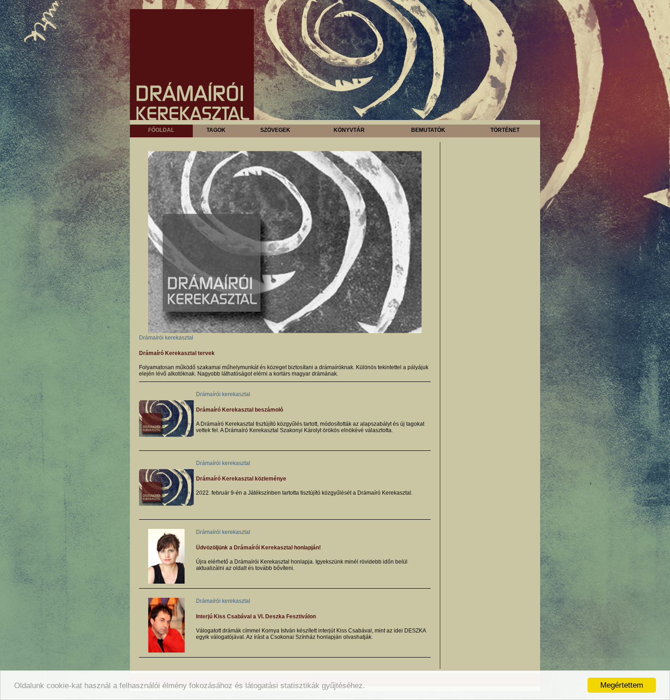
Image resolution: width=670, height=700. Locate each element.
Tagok (216, 130)
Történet (505, 130)
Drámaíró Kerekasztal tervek (177, 353)
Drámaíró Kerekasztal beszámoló (239, 410)
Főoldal (161, 130)
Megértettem (621, 685)
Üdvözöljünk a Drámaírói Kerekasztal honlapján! (258, 547)
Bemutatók (428, 130)
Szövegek (275, 130)
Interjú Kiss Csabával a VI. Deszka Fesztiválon (256, 616)
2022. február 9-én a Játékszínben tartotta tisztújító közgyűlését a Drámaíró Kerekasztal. (304, 493)
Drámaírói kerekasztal (166, 337)
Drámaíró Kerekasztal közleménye (241, 478)
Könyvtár (349, 130)
